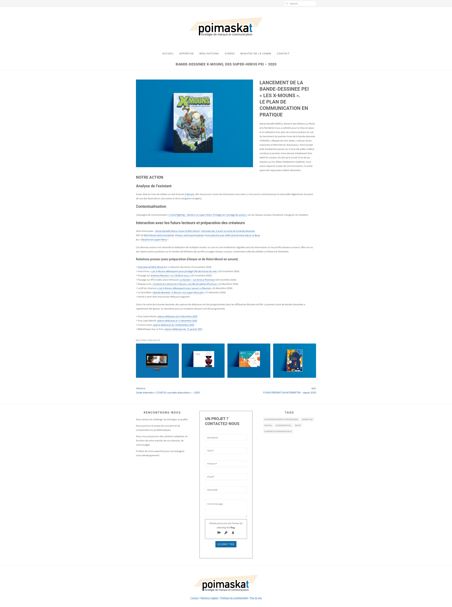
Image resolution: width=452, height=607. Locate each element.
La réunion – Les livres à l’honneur (197, 279)
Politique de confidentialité (234, 598)
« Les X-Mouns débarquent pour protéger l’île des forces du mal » (184, 271)
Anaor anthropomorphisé (190, 235)
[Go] (287, 3)
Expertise (187, 53)
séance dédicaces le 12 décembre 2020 (177, 320)
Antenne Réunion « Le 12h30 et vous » (170, 275)
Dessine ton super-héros (154, 239)
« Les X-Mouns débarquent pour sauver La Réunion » (185, 288)
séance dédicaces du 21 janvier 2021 (184, 329)
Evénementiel (283, 425)
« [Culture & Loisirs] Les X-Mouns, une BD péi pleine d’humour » (185, 284)
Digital (268, 425)
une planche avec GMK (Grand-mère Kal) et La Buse (233, 235)
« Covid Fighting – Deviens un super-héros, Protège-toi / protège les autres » (207, 214)
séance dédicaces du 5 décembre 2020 (177, 316)
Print (298, 425)
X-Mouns (189, 194)
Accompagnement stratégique (281, 419)
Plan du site (256, 598)
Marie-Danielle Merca (166, 231)
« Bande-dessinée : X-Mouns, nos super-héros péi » (178, 292)
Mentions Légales (209, 598)
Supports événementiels (278, 431)
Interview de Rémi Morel (150, 267)
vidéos (230, 53)
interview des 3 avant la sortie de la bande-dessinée (228, 231)
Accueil (168, 53)
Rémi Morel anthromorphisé (159, 235)
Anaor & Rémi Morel (189, 231)
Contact (283, 53)
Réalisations (209, 53)
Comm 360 (307, 419)
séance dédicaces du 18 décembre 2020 (173, 324)
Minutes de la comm (255, 53)
